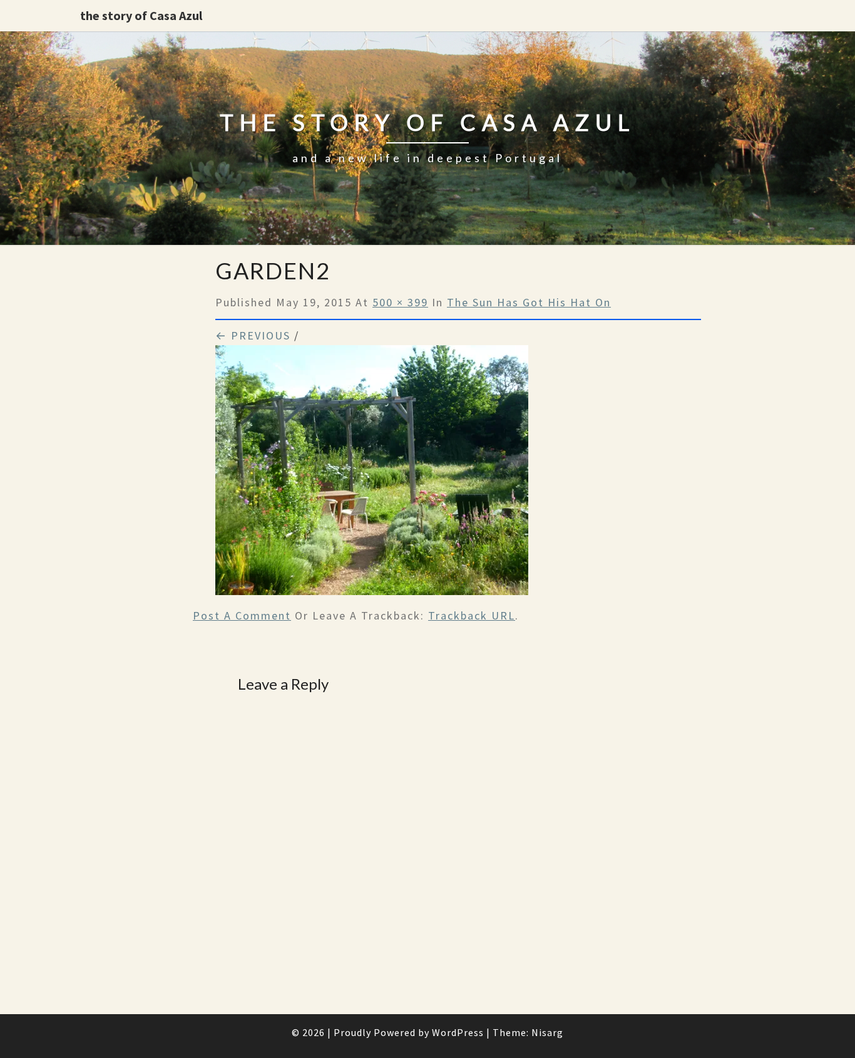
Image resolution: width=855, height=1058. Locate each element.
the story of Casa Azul (141, 15)
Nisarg (547, 1032)
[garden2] (371, 474)
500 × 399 (400, 302)
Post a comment (242, 615)
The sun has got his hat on (529, 302)
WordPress (458, 1032)
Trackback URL (471, 615)
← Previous (252, 335)
